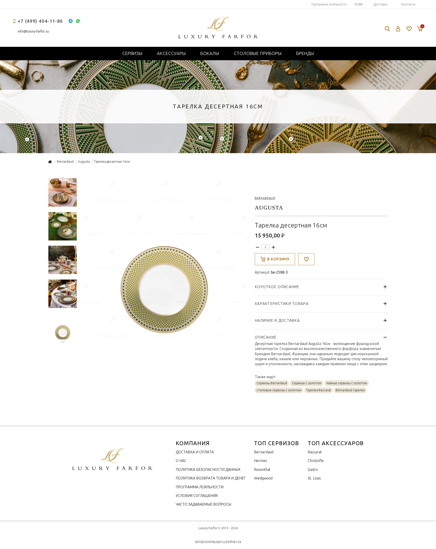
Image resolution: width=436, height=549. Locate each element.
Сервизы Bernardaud (272, 383)
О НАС (181, 461)
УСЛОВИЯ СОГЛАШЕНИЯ (197, 496)
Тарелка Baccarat (318, 390)
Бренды (305, 53)
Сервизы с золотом (306, 383)
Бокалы (209, 53)
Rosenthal (262, 469)
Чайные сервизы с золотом (346, 383)
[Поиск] (387, 28)
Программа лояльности (329, 4)
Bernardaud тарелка (350, 390)
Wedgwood (263, 478)
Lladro (313, 469)
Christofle (316, 461)
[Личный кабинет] (398, 28)
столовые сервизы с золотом (279, 390)
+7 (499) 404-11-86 (40, 21)
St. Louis (314, 478)
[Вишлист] (409, 28)
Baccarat (315, 452)
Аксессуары (171, 53)
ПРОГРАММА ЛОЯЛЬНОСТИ (199, 487)
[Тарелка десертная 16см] (164, 339)
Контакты (408, 4)
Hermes (260, 461)
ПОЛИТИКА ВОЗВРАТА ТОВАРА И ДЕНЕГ (210, 478)
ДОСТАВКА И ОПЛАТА (195, 452)
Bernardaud (263, 452)
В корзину (278, 259)
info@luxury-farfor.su (33, 31)
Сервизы (132, 53)
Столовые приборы (258, 53)
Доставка (380, 4)
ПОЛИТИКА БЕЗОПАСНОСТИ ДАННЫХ (208, 469)
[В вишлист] (306, 259)
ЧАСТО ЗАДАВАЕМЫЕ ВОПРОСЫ (203, 504)
